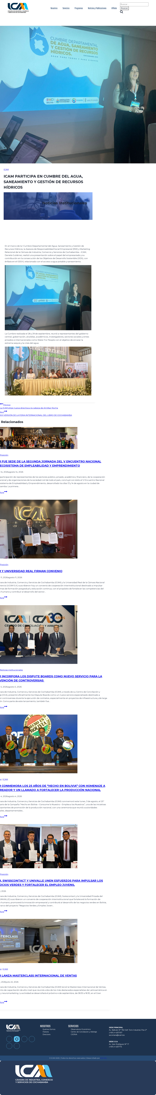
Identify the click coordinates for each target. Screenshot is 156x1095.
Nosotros (54, 8)
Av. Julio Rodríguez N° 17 (119, 1044)
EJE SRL (103, 1058)
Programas (79, 8)
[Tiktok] (24, 1039)
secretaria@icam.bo (117, 1035)
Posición (4, 455)
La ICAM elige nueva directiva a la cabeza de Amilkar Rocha (29, 406)
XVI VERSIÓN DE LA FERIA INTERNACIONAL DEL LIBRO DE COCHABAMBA (36, 413)
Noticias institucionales (11, 670)
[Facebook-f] (9, 1039)
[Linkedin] (9, 1046)
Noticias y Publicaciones (97, 8)
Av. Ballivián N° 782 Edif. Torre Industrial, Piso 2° (128, 1030)
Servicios (66, 8)
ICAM (6, 169)
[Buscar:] (134, 4)
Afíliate (114, 8)
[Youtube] (32, 1039)
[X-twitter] (17, 1046)
